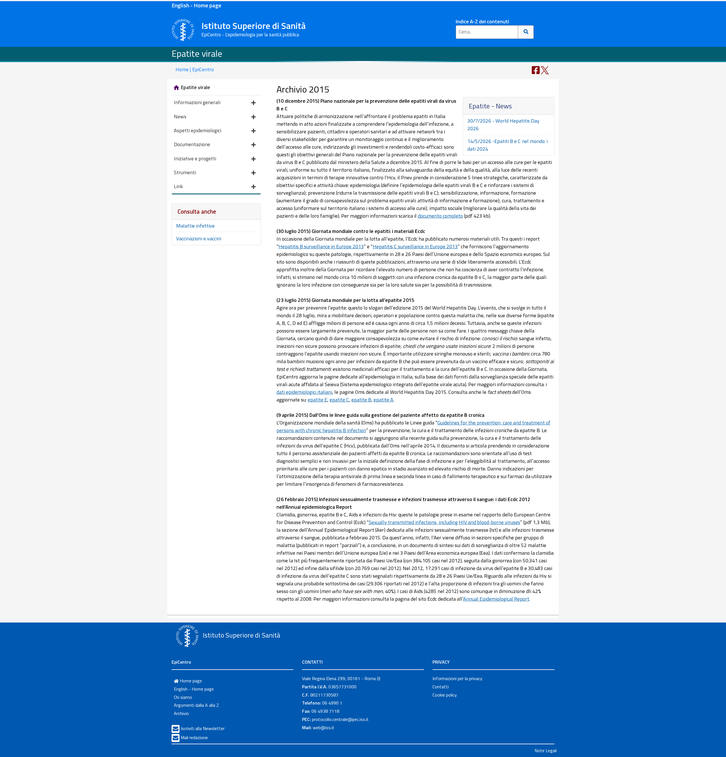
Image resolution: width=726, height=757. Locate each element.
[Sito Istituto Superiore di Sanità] (187, 635)
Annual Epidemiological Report (496, 599)
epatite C (339, 399)
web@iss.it (323, 727)
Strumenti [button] (185, 172)
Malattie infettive (195, 226)
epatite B (361, 399)
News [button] (180, 116)
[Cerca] (526, 32)
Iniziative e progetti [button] (195, 158)
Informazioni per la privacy (457, 678)
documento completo (440, 216)
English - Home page (196, 5)
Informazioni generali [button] (197, 102)
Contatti (440, 686)
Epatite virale (197, 53)
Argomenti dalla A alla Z (196, 705)
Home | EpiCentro (195, 69)
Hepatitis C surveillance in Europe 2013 (415, 246)
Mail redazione (194, 737)
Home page (190, 680)
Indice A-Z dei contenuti (482, 21)
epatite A (383, 399)
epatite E (317, 399)
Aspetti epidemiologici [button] (197, 130)
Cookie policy (444, 694)
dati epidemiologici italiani (304, 392)
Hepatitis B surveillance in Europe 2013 (321, 246)
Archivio (181, 713)
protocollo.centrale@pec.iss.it (340, 719)
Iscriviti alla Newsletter (203, 728)
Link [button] (178, 186)
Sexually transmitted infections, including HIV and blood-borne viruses (444, 522)
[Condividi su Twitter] (545, 69)
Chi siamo (183, 697)
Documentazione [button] (192, 144)
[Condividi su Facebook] (536, 69)
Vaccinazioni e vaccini (198, 238)
